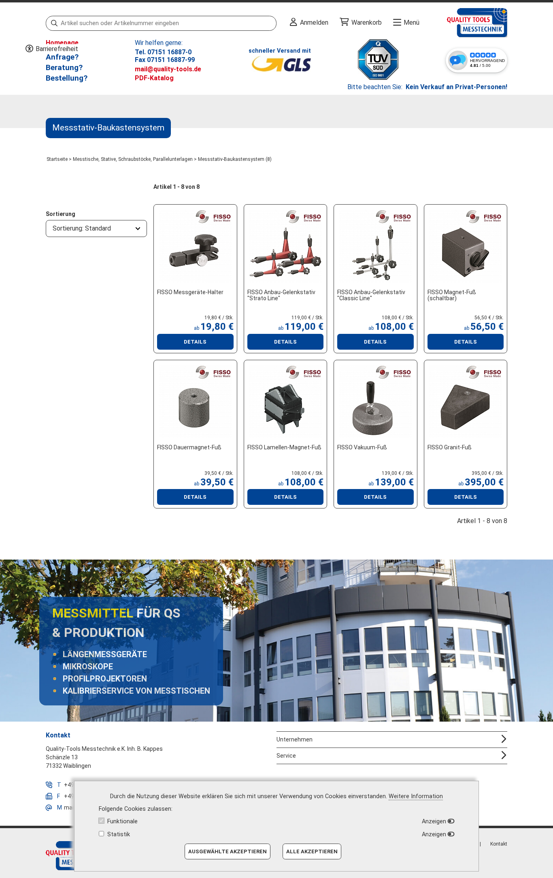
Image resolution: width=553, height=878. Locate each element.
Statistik (118, 834)
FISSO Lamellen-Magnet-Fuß (284, 447)
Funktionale (122, 821)
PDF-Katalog (154, 78)
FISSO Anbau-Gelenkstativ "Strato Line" (281, 295)
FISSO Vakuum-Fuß (362, 447)
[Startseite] (463, 22)
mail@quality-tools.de (168, 69)
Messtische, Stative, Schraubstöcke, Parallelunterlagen (133, 159)
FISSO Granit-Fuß (450, 447)
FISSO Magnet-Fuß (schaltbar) (452, 295)
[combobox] (96, 228)
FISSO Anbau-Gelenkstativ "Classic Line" (371, 295)
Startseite (57, 159)
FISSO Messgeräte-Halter (190, 292)
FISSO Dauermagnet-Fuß (189, 447)
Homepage (62, 43)
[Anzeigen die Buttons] (29, 49)
